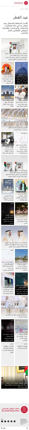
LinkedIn (8, 421)
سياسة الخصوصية (23, 420)
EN (4, 428)
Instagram (11, 421)
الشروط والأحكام (23, 419)
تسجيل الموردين (23, 422)
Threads (14, 421)
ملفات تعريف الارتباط (24, 421)
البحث (1, 428)
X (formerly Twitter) (2, 421)
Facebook (5, 421)
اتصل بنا (21, 423)
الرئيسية (26, 8)
